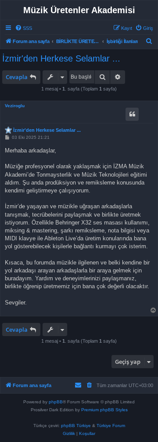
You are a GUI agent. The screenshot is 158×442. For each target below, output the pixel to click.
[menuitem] (23, 28)
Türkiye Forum (111, 425)
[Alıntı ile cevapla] (132, 114)
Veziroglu (15, 105)
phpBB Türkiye (76, 425)
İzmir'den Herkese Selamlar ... (61, 58)
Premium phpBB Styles (104, 409)
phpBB (56, 401)
